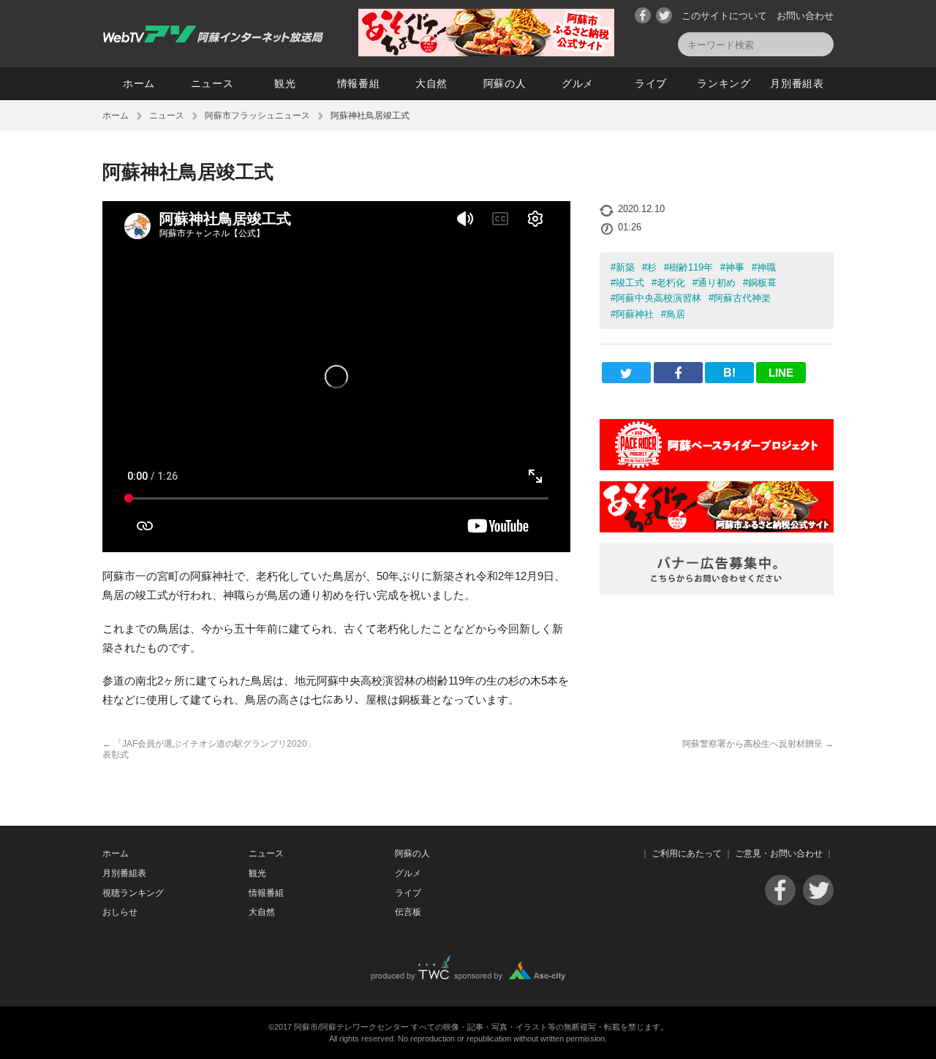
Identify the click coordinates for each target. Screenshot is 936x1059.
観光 (284, 83)
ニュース (212, 83)
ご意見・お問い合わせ (779, 853)
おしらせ (119, 912)
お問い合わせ (805, 15)
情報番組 (358, 83)
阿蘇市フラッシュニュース (257, 115)
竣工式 (630, 282)
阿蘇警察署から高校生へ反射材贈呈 (758, 744)
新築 (625, 267)
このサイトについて (724, 15)
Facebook (643, 15)
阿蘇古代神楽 (742, 298)
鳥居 (675, 314)
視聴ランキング (133, 893)
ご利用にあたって (687, 853)
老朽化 (671, 282)
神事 (734, 267)
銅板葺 (762, 282)
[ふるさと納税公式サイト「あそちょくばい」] (717, 528)
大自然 (431, 83)
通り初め (717, 282)
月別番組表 (797, 83)
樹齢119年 (691, 267)
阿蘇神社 (635, 314)
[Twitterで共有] (626, 372)
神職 (766, 267)
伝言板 (408, 912)
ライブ (651, 83)
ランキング (724, 83)
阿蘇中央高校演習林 (658, 298)
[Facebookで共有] (678, 372)
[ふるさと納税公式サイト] (486, 52)
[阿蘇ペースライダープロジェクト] (717, 466)
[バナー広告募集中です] (717, 590)
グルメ (578, 83)
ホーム (139, 83)
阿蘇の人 (504, 83)
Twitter (664, 15)
